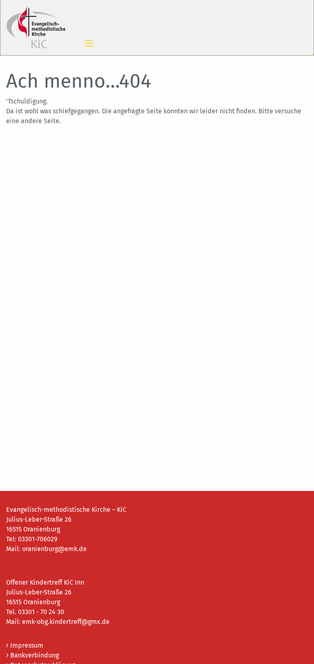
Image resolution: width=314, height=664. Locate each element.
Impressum (26, 645)
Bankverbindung (34, 655)
